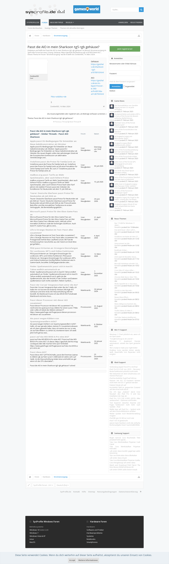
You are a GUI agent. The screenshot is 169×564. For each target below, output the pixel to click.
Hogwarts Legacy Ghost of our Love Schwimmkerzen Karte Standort (125, 206)
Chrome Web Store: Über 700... (126, 277)
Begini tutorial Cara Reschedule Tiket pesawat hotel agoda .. (125, 439)
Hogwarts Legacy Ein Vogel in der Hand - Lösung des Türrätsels (126, 198)
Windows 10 (34, 530)
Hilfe (84, 492)
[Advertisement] (70, 76)
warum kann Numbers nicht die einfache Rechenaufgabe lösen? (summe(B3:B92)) (125, 424)
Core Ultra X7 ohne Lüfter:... (124, 270)
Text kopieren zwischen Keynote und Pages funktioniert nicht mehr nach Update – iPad (125, 405)
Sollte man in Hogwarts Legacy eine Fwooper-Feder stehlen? (125, 185)
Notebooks (91, 539)
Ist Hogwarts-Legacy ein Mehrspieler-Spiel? (123, 137)
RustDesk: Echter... (121, 250)
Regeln (69, 22)
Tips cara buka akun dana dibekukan (123, 455)
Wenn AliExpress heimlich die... (125, 304)
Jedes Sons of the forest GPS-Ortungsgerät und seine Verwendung (125, 164)
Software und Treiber (95, 530)
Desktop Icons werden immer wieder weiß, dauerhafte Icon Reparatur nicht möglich (125, 352)
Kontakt (76, 492)
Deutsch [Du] (62, 485)
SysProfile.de (33, 22)
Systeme (90, 536)
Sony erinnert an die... (122, 243)
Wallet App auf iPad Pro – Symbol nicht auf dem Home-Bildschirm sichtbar (125, 410)
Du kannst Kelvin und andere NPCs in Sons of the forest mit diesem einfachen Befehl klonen (127, 116)
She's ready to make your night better (124, 348)
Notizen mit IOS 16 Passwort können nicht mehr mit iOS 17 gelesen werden (125, 381)
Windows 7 (34, 533)
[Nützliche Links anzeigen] (139, 35)
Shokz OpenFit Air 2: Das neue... (126, 284)
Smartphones (92, 542)
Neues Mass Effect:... (122, 297)
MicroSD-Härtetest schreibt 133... (126, 264)
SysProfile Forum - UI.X (42, 485)
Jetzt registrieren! (124, 49)
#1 (104, 106)
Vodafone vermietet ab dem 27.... (126, 237)
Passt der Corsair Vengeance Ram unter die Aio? (54, 284)
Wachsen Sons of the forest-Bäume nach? (124, 124)
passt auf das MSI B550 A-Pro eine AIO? (49, 336)
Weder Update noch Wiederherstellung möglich (125, 415)
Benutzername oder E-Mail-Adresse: (123, 64)
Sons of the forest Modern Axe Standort (125, 130)
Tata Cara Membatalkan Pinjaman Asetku (125, 460)
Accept (72, 560)
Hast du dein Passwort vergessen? (122, 81)
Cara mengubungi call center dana (122, 463)
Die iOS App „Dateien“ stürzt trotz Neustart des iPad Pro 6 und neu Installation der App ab (125, 394)
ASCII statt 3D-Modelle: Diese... (125, 257)
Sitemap (91, 492)
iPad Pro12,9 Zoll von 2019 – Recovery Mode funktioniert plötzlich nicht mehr (125, 370)
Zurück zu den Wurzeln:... (123, 290)
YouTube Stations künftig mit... (125, 317)
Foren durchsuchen (35, 28)
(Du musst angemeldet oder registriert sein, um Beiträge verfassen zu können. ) (76, 114)
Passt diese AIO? (38, 352)
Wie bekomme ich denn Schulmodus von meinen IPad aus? (125, 375)
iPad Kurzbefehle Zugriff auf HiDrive (123, 378)
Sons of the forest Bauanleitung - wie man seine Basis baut (126, 151)
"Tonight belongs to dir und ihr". (122, 339)
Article (112, 111)
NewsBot (117, 227)
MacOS (32, 542)
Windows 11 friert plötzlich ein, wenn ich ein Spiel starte (125, 335)
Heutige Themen (51, 28)
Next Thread (74, 122)
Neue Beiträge (56, 22)
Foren (44, 22)
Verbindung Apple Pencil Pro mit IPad (123, 367)
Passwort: (113, 73)
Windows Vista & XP (37, 536)
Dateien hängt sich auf (118, 385)
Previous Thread (61, 122)
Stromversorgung (53, 54)
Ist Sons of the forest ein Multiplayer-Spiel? (123, 192)
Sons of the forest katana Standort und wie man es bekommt (127, 178)
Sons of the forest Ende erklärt (125, 156)
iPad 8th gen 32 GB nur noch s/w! (122, 418)
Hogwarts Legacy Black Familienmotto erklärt (123, 144)
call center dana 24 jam (118, 458)
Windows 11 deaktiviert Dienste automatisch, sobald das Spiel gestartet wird (125, 343)
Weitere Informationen (88, 560)
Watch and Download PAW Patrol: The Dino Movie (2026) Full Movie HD (125, 466)
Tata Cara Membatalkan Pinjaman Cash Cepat (125, 443)
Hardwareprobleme (94, 533)
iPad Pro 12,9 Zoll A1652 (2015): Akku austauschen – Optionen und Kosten (125, 399)
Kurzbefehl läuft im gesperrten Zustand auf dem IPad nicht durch (125, 388)
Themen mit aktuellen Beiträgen (72, 28)
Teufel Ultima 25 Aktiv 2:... (123, 311)
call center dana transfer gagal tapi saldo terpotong (125, 452)
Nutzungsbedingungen (107, 492)
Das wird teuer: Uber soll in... (125, 230)
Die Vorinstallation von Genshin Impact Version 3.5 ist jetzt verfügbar (126, 107)
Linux (32, 539)
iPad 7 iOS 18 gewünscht (119, 421)
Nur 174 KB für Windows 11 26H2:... (124, 224)
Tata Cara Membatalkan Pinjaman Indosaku (125, 447)
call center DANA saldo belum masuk (123, 470)
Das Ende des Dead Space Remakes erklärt (124, 172)
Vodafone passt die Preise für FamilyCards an (52, 161)
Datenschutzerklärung (128, 492)
